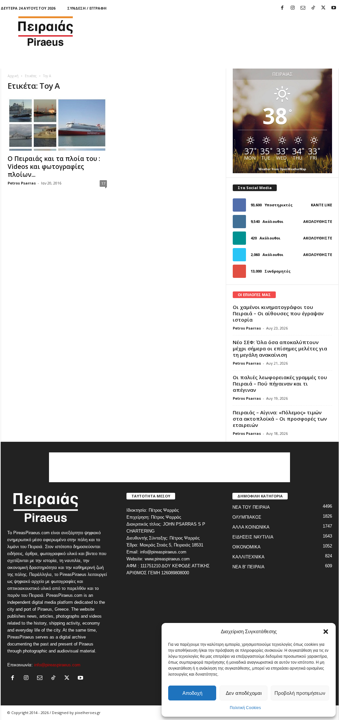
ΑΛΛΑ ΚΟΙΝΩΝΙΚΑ (250, 527)
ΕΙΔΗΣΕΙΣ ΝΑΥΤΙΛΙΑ (252, 537)
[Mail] (303, 8)
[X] (323, 8)
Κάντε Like (321, 204)
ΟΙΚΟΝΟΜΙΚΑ (246, 546)
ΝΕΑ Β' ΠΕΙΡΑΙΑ (248, 566)
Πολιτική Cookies (245, 707)
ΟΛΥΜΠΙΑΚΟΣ (246, 517)
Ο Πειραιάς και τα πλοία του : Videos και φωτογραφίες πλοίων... (54, 166)
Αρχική (13, 76)
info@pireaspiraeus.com (57, 664)
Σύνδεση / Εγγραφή (87, 8)
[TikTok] (313, 8)
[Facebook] (282, 8)
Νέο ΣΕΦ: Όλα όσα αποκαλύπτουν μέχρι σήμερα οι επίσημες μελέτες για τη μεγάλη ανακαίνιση (280, 348)
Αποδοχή (192, 693)
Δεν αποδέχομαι (244, 693)
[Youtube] (334, 8)
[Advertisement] (218, 31)
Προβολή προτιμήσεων (299, 693)
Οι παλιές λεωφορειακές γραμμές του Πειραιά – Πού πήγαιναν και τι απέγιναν (280, 383)
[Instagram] (293, 8)
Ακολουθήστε (317, 221)
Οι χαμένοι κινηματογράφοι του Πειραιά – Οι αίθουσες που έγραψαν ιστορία (278, 313)
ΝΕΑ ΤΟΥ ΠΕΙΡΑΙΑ (251, 507)
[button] (325, 631)
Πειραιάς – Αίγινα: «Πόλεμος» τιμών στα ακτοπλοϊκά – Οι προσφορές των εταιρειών (280, 418)
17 (103, 183)
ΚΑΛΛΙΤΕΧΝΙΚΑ (248, 556)
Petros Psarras (22, 182)
